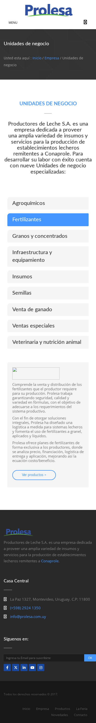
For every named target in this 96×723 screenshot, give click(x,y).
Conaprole (50, 560)
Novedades (59, 715)
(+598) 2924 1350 (25, 607)
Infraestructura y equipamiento (32, 256)
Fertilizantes (26, 219)
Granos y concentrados (39, 236)
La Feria (81, 708)
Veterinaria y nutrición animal (46, 342)
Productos (62, 708)
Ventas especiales (33, 326)
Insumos (22, 276)
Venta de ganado (32, 309)
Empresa (52, 58)
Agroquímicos (28, 203)
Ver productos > (34, 475)
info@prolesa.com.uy (28, 616)
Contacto (80, 715)
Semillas (22, 293)
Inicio (36, 58)
